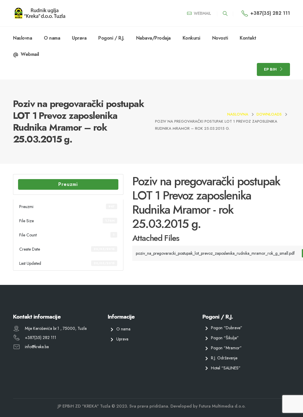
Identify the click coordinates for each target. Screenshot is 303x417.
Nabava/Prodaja (153, 38)
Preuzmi (68, 184)
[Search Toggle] (225, 13)
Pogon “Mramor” (226, 348)
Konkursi (191, 38)
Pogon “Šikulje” (225, 338)
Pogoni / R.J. (111, 38)
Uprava (79, 38)
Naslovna (22, 38)
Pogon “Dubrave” (226, 328)
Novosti (220, 38)
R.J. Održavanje (224, 358)
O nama (52, 38)
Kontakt (248, 38)
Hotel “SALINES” (226, 368)
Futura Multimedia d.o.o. (222, 406)
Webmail (30, 54)
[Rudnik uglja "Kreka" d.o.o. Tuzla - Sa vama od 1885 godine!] (39, 13)
